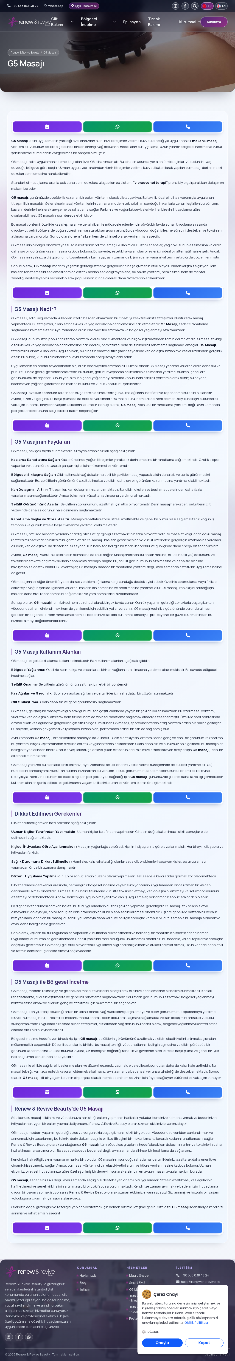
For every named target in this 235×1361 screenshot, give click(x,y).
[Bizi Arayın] (187, 126)
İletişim (85, 1289)
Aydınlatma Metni (217, 1354)
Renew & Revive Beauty (25, 52)
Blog (83, 1282)
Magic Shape (139, 1275)
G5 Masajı (136, 1289)
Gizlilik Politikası (196, 1322)
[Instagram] (175, 6)
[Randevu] (47, 126)
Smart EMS (137, 1282)
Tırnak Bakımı (154, 21)
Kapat (204, 1342)
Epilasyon (132, 21)
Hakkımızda (88, 1275)
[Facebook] (185, 6)
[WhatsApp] (117, 126)
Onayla (162, 1342)
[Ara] (195, 6)
